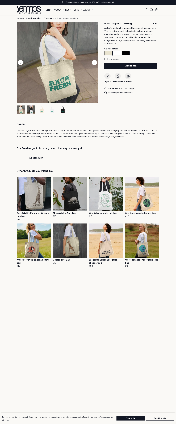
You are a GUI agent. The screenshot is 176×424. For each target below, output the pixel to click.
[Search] (151, 9)
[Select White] (117, 53)
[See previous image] (20, 62)
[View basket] (156, 9)
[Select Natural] (108, 53)
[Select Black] (126, 53)
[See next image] (94, 62)
